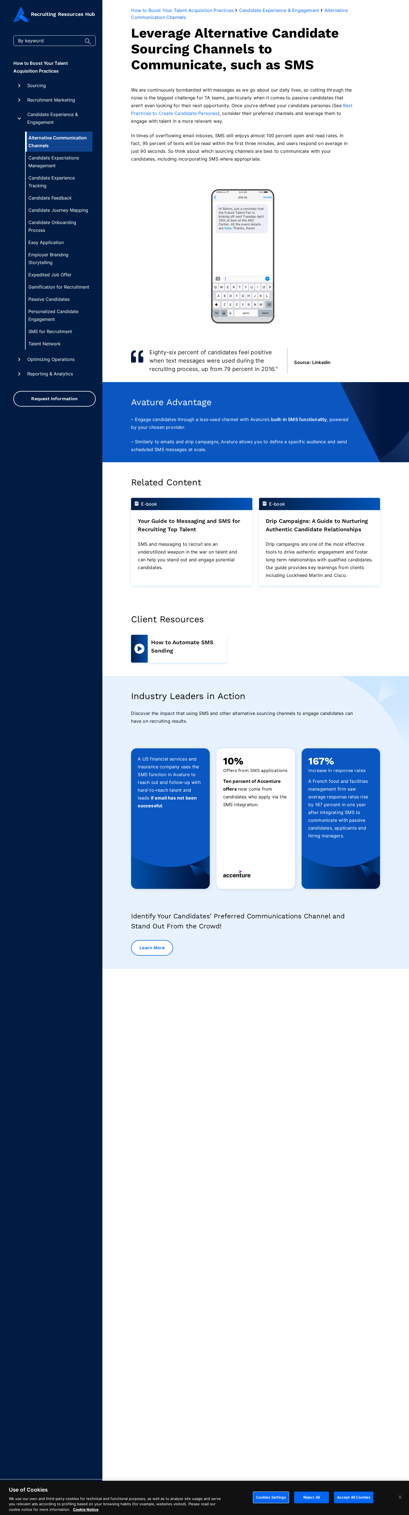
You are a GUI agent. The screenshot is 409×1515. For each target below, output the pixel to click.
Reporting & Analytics (50, 374)
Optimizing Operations (51, 359)
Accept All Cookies (353, 1497)
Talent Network (44, 343)
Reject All (311, 1497)
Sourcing (36, 85)
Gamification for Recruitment (58, 287)
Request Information (54, 398)
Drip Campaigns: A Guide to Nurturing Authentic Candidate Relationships (317, 525)
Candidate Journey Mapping (58, 210)
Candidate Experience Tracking (51, 181)
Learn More (152, 947)
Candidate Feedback (50, 198)
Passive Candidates (49, 299)
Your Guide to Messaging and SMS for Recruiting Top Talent (189, 525)
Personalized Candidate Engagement (53, 315)
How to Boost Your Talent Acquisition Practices (40, 67)
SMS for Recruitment (50, 331)
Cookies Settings (271, 1497)
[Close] (400, 1497)
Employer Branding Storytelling (48, 258)
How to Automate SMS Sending (182, 646)
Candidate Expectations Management (53, 161)
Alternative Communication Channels (57, 141)
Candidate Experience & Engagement (52, 118)
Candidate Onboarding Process (52, 226)
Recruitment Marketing (51, 100)
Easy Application (46, 242)
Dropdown (19, 85)
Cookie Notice (85, 1509)
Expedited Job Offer (50, 274)
